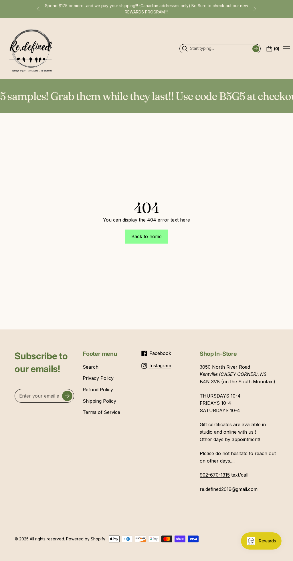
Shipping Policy (99, 401)
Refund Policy (98, 389)
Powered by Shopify (85, 538)
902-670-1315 (215, 475)
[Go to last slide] (38, 9)
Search (90, 367)
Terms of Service (101, 412)
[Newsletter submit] (67, 396)
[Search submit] (255, 48)
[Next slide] (254, 9)
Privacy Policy (98, 378)
